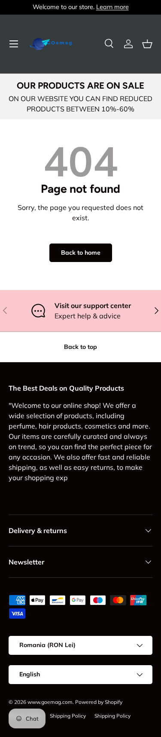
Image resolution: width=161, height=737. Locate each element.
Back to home (80, 252)
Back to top (80, 347)
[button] (147, 43)
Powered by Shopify (98, 702)
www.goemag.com (50, 702)
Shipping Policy (68, 715)
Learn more (112, 7)
